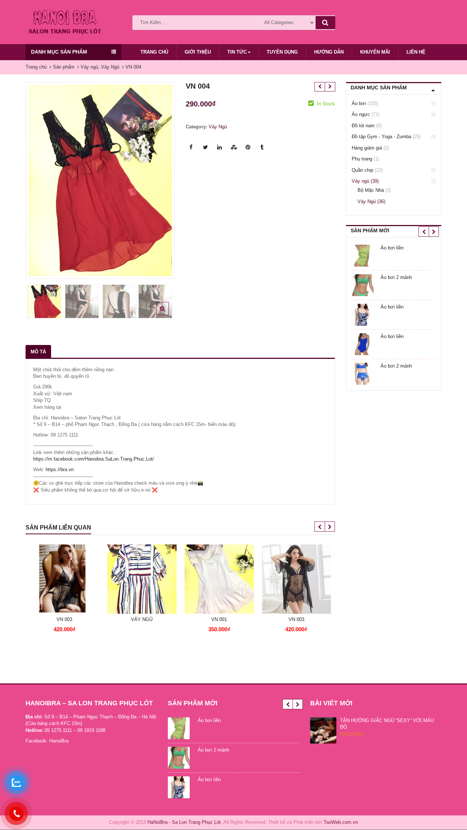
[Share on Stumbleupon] (233, 147)
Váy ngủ (360, 181)
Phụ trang (362, 159)
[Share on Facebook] (191, 147)
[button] (168, 314)
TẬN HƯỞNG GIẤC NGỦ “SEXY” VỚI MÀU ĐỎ (387, 724)
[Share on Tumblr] (262, 147)
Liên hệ (415, 52)
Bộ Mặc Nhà (371, 190)
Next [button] (161, 178)
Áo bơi (359, 103)
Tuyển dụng (282, 52)
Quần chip (362, 170)
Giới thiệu (198, 52)
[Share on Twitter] (205, 147)
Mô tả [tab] (38, 351)
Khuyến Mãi (375, 52)
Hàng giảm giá (367, 148)
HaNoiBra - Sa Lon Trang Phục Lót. (184, 822)
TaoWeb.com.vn (341, 822)
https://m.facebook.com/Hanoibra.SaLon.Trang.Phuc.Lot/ (93, 459)
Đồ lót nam (363, 125)
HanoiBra (59, 741)
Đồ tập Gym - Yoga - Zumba (381, 136)
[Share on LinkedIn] (219, 147)
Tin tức (237, 52)
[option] (100, 180)
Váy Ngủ (218, 126)
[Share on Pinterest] (248, 147)
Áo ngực (361, 114)
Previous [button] (38, 178)
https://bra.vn (60, 469)
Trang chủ (154, 52)
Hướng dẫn (329, 52)
